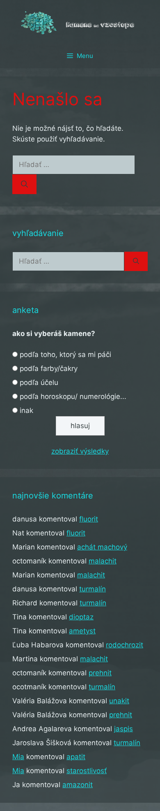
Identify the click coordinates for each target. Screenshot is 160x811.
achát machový (102, 547)
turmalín (92, 589)
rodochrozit (124, 645)
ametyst (82, 631)
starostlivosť (86, 771)
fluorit (88, 519)
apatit (75, 757)
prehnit (100, 673)
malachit (103, 561)
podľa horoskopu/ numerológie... (73, 396)
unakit (119, 701)
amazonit (77, 785)
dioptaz (81, 617)
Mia (18, 757)
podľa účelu (39, 382)
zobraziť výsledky (80, 451)
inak (26, 410)
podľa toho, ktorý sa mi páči (65, 354)
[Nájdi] (24, 184)
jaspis (123, 729)
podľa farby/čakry (49, 368)
